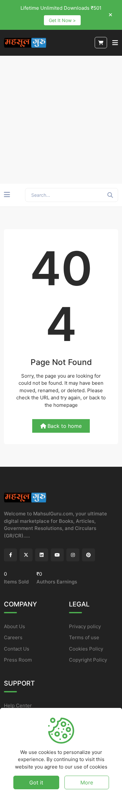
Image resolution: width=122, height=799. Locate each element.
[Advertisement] (61, 120)
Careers (13, 637)
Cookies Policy (86, 649)
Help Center (18, 705)
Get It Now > (62, 20)
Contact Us (16, 649)
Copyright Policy (88, 660)
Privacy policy (85, 626)
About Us (14, 626)
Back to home (64, 426)
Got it (36, 782)
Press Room (18, 660)
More (86, 782)
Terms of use (84, 637)
